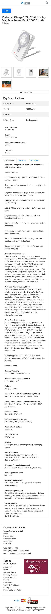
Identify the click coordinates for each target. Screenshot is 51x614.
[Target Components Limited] (25, 3)
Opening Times (9, 572)
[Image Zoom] (25, 45)
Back (6, 11)
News (5, 570)
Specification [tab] (9, 160)
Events (6, 580)
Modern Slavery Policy (12, 590)
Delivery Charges (10, 575)
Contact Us (8, 582)
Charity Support (9, 577)
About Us (7, 567)
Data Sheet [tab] (34, 160)
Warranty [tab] (22, 160)
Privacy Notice (9, 587)
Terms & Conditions (11, 585)
